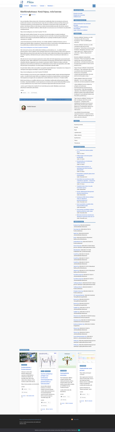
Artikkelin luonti (77, 17)
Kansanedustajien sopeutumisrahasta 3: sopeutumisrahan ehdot (83, 113)
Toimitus (26, 419)
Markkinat (50, 6)
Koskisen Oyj (77, 225)
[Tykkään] (21, 17)
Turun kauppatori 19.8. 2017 (58, 99)
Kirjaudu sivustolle (78, 13)
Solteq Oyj (76, 340)
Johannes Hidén (31, 395)
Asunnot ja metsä (78, 124)
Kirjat (75, 130)
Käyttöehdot (32, 419)
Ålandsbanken (77, 250)
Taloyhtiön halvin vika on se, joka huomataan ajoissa (84, 187)
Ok (79, 430)
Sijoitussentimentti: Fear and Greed (82, 24)
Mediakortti (38, 419)
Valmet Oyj (76, 266)
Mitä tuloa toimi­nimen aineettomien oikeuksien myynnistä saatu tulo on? (85, 215)
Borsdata (76, 25)
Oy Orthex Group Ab (78, 274)
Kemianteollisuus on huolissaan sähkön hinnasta (84, 162)
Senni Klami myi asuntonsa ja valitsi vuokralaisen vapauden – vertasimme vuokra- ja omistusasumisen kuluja (86, 180)
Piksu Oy (21, 419)
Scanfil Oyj (76, 254)
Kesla (75, 237)
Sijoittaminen (77, 138)
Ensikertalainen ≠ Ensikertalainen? (26, 368)
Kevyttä (76, 127)
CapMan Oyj (76, 307)
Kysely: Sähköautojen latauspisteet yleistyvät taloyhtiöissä (85, 192)
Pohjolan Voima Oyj (78, 291)
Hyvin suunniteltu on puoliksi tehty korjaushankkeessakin (85, 205)
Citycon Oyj (76, 328)
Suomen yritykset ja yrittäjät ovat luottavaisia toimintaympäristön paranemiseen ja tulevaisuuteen (83, 87)
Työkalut (42, 6)
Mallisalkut (33, 6)
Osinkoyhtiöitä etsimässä (64, 374)
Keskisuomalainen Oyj (79, 324)
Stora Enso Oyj (77, 316)
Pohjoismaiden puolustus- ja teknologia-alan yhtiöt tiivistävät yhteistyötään (84, 168)
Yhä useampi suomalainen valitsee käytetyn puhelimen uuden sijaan (85, 210)
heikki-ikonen (33, 14)
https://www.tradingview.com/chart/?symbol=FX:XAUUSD (34, 47)
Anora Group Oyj (77, 246)
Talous (75, 140)
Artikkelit (26, 6)
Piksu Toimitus (50, 409)
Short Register (77, 28)
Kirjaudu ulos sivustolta (79, 15)
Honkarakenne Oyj (78, 241)
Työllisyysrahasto (78, 283)
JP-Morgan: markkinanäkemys (81, 27)
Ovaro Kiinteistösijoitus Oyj (80, 336)
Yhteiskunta (77, 143)
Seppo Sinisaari (70, 403)
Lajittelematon (77, 132)
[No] (113, 430)
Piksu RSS (76, 419)
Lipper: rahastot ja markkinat (80, 30)
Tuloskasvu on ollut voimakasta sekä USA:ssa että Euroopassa (83, 39)
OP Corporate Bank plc (79, 295)
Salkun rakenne (78, 135)
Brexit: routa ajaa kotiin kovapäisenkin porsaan (33, 99)
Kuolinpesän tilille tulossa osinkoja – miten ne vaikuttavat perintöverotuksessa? (85, 198)
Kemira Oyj (76, 299)
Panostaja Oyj (77, 229)
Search (94, 5)
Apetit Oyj (76, 233)
